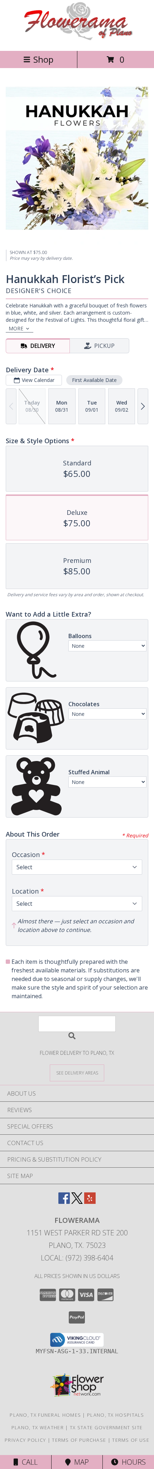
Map (80, 1462)
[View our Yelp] (90, 1201)
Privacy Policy (25, 1440)
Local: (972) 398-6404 (77, 1258)
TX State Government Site (106, 1427)
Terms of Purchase (79, 1440)
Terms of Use (130, 1440)
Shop (43, 59)
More (16, 328)
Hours (132, 1462)
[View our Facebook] (64, 1201)
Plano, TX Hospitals (115, 1415)
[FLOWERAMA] (77, 40)
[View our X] (77, 1201)
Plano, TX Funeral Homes (45, 1415)
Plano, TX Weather (37, 1427)
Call (28, 1462)
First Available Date (94, 380)
